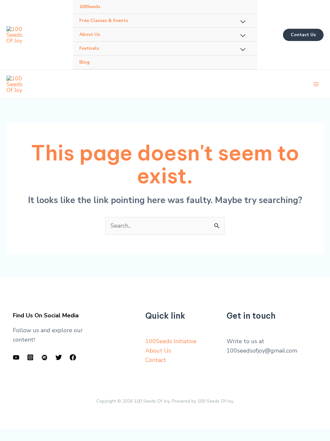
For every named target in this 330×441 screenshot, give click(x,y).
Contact (155, 360)
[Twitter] (58, 357)
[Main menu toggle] (316, 84)
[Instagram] (30, 357)
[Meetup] (44, 357)
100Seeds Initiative (171, 341)
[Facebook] (73, 357)
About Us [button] (89, 34)
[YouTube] (16, 357)
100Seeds (89, 7)
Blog (84, 62)
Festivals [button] (89, 48)
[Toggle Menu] (241, 22)
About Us (158, 350)
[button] (303, 35)
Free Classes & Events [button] (103, 20)
